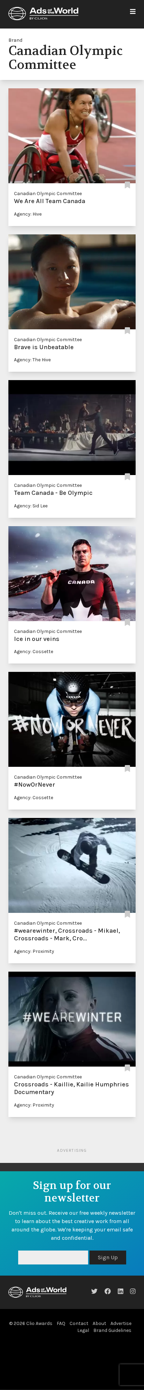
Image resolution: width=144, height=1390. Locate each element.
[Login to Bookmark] (127, 185)
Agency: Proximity (34, 951)
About (99, 1323)
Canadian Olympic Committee (48, 193)
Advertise (120, 1323)
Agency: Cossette (33, 651)
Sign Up (108, 1257)
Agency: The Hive (32, 360)
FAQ (61, 1323)
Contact (79, 1323)
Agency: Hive (28, 214)
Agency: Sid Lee (31, 506)
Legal (83, 1330)
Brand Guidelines (112, 1330)
